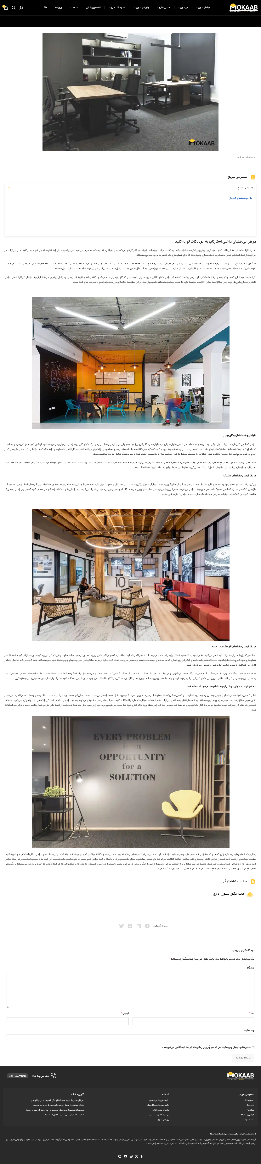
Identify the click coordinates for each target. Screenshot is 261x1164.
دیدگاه (249, 968)
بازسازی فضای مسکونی (159, 1115)
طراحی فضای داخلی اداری (158, 277)
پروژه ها (250, 1110)
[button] (9, 187)
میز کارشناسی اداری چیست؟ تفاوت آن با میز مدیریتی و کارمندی (57, 1100)
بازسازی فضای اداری (160, 1110)
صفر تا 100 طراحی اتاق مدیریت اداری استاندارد (64, 1115)
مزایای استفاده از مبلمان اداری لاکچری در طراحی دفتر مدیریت (58, 1105)
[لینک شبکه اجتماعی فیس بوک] (141, 1157)
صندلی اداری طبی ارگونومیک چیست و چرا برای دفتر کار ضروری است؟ (55, 1110)
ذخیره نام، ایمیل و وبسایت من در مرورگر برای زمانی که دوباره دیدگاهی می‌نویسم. (206, 1047)
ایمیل (125, 1013)
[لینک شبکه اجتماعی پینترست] (119, 1157)
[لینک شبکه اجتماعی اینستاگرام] (131, 1157)
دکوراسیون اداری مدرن (159, 1100)
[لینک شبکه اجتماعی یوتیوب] (125, 1157)
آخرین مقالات (77, 1095)
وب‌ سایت (249, 1030)
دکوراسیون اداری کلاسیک (158, 1105)
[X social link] (136, 1157)
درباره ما (250, 1105)
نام (251, 1013)
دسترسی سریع (247, 1095)
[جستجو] (14, 8)
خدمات (165, 1095)
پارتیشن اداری (163, 1120)
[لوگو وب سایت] (243, 8)
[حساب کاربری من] (21, 8)
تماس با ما (249, 1100)
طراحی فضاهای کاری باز (241, 198)
